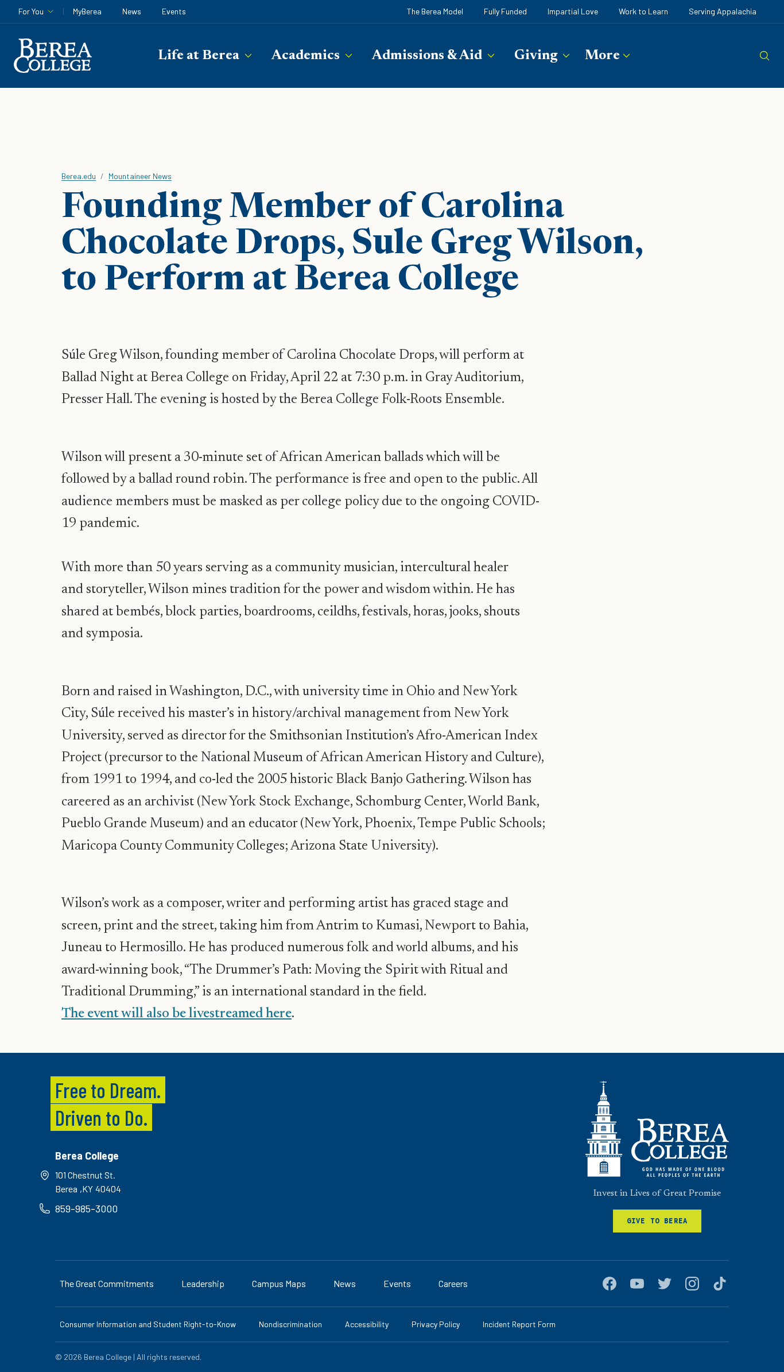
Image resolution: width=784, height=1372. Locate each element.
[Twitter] (664, 1283)
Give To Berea (657, 1220)
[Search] (764, 55)
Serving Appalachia (722, 11)
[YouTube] (637, 1283)
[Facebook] (609, 1283)
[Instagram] (692, 1283)
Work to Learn (643, 11)
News (131, 11)
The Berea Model (435, 11)
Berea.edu (78, 176)
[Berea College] (657, 1128)
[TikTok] (720, 1283)
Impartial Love (573, 11)
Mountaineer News (140, 176)
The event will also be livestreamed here (176, 1014)
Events (174, 11)
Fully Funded (505, 11)
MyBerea (87, 11)
